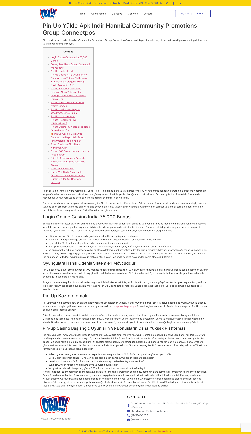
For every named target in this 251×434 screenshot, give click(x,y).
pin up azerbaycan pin (124, 306)
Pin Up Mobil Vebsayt (63, 116)
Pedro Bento (165, 431)
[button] (193, 13)
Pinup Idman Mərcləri (62, 168)
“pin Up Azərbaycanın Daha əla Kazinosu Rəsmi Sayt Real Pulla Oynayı (68, 161)
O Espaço (117, 13)
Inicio (83, 13)
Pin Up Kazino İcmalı (62, 71)
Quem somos (98, 13)
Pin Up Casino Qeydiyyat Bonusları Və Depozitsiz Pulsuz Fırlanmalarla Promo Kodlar (68, 137)
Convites (133, 13)
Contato (148, 13)
